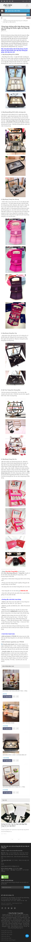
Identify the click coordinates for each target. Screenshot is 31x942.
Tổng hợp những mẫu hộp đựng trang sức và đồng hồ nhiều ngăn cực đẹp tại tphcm (15, 28)
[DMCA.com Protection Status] (5, 877)
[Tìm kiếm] (28, 15)
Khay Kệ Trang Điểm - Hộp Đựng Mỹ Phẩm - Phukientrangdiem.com (12, 903)
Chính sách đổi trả (5, 936)
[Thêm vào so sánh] (17, 696)
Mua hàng (8, 696)
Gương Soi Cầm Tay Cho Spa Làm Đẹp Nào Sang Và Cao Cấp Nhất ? (14, 825)
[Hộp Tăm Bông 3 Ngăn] (11, 711)
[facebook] (1, 1)
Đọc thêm (3, 833)
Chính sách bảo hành (6, 938)
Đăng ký (27, 887)
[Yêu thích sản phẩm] (13, 696)
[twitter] (7, 1)
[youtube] (9, 1)
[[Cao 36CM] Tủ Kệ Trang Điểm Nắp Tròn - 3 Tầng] (11, 679)
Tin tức (4, 19)
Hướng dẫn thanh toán (6, 932)
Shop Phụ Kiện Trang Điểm (16, 913)
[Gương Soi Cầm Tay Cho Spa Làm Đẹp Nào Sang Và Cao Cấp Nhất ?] (15, 813)
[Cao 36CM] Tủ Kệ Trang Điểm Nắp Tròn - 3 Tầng (15, 691)
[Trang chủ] (7, 6)
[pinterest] (12, 1)
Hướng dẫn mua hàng (6, 930)
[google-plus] (4, 1)
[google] (5, 908)
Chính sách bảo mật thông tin (8, 940)
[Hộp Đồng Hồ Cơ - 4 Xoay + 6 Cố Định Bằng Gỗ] (11, 743)
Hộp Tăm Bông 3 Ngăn (8, 723)
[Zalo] (27, 936)
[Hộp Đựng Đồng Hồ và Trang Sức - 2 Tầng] (11, 775)
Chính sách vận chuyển (6, 934)
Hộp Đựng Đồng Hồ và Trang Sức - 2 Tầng (14, 787)
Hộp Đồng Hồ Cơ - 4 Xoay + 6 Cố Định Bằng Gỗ (14, 755)
